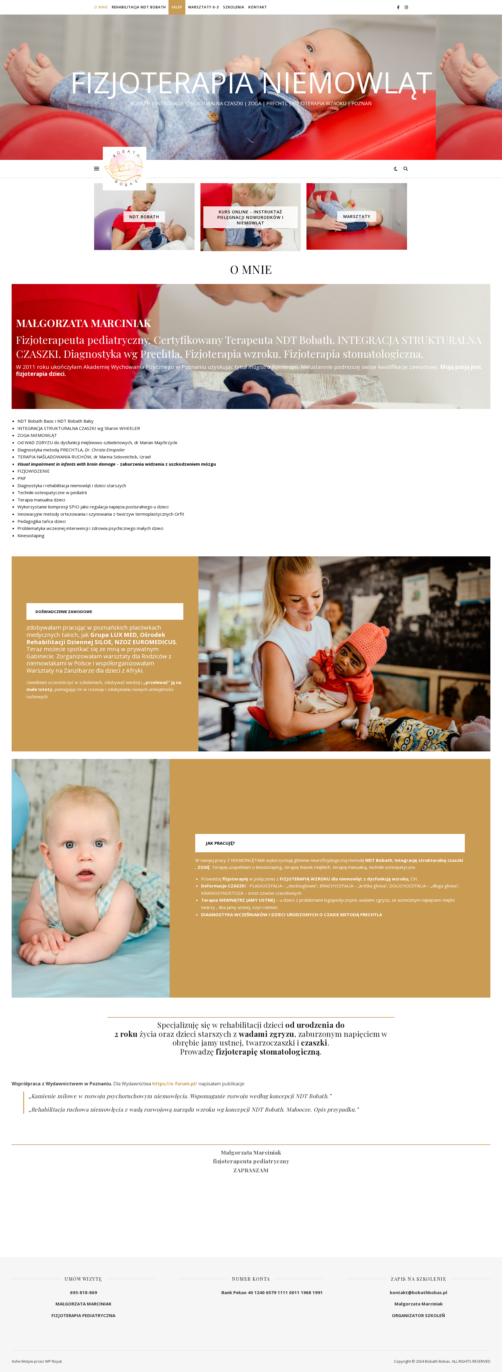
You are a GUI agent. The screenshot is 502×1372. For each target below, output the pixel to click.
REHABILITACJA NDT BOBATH (139, 7)
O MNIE (101, 7)
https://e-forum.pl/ (174, 1083)
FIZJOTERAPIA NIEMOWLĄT (251, 82)
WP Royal (53, 1361)
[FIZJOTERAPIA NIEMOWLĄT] (124, 168)
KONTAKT (257, 7)
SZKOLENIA (233, 7)
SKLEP (176, 7)
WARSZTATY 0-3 (203, 7)
